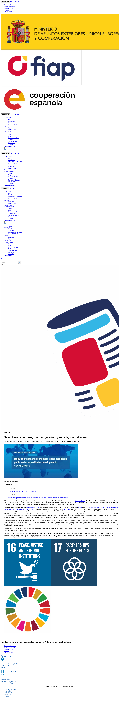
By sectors (11, 128)
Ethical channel (8, 11)
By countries (12, 129)
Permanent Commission (15, 123)
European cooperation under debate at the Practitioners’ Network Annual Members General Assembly (38, 498)
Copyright (7, 691)
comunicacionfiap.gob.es (8, 683)
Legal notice (8, 692)
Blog (9, 136)
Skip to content (14, 1)
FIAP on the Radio (13, 138)
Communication (9, 133)
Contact (6, 10)
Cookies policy (8, 694)
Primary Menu (5, 1)
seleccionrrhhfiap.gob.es (8, 681)
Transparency (8, 131)
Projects (6, 126)
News (10, 134)
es (1, 260)
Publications (11, 143)
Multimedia (11, 139)
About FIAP (8, 118)
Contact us (11, 144)
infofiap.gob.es (5, 679)
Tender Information (10, 5)
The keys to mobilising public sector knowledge (22, 491)
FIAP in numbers (13, 124)
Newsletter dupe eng (14, 141)
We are (10, 119)
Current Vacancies (9, 6)
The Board (11, 121)
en (1, 258)
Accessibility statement (11, 689)
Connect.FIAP (8, 8)
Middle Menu (4, 188)
